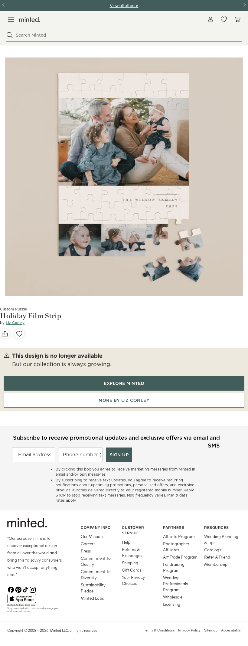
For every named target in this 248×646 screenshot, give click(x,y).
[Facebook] (11, 589)
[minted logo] (29, 19)
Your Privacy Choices (133, 580)
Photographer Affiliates (176, 547)
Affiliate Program (179, 536)
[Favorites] (224, 19)
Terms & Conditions (159, 630)
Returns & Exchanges (132, 552)
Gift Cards (131, 570)
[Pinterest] (18, 589)
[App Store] (36, 599)
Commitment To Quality (96, 561)
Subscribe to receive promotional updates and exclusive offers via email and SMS (116, 441)
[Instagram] (32, 589)
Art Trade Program (180, 557)
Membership (215, 564)
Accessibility (231, 630)
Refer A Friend (217, 557)
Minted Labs (92, 598)
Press (86, 551)
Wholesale (172, 597)
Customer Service (133, 531)
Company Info (95, 528)
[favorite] (19, 334)
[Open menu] (11, 19)
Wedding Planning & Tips (221, 539)
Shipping (130, 563)
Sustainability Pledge (93, 588)
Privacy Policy (189, 630)
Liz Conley (15, 322)
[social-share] (5, 334)
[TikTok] (25, 589)
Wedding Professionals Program (175, 583)
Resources (216, 528)
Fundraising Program (173, 567)
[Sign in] (210, 19)
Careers (88, 543)
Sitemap (210, 630)
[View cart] (237, 19)
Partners (173, 528)
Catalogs (212, 550)
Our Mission (92, 536)
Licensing (171, 604)
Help (126, 542)
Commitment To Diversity (96, 574)
